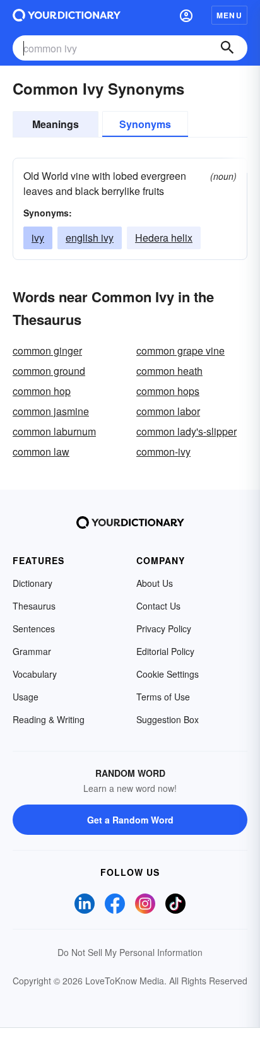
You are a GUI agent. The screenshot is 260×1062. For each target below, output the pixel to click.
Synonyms (145, 124)
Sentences (34, 628)
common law (41, 451)
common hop (42, 391)
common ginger (47, 350)
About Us (154, 583)
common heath (169, 370)
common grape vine (180, 350)
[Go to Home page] (67, 15)
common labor (168, 411)
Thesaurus (34, 605)
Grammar (32, 651)
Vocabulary (35, 674)
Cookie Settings (167, 674)
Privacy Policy (163, 628)
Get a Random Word (130, 819)
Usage (25, 696)
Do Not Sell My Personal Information (130, 952)
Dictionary (32, 583)
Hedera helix (163, 237)
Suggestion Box (167, 719)
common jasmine (51, 411)
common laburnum (54, 431)
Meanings (55, 124)
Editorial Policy (165, 651)
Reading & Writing (49, 719)
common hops (167, 391)
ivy (38, 237)
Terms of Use (163, 696)
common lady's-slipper (186, 431)
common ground (49, 370)
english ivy (90, 237)
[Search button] (227, 48)
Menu (229, 15)
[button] (186, 15)
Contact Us (158, 605)
